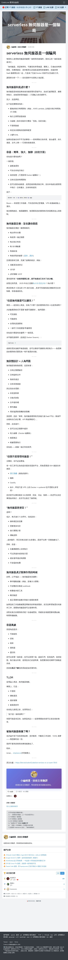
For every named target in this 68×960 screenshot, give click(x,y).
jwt (21, 935)
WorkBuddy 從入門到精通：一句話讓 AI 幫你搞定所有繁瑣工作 (25, 861)
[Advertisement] (34, 915)
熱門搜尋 (6, 935)
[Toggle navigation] (64, 2)
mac (51, 935)
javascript (12, 937)
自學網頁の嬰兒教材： (30, 935)
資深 (17, 935)
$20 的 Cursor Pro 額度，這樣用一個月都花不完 (21, 863)
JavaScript (23, 937)
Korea (16, 942)
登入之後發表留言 (12, 806)
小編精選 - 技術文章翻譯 (18, 47)
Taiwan (5, 942)
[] (31, 937)
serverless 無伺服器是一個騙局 (31, 53)
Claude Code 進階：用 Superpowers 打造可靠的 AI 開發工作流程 (26, 866)
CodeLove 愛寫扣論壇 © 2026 (11, 944)
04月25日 (31, 47)
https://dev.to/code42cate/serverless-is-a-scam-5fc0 (36, 762)
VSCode (46, 935)
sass (28, 937)
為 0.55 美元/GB (39, 283)
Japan (11, 942)
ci (42, 935)
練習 (51, 937)
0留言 (20, 792)
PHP (39, 935)
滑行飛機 (13, 473)
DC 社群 (60, 7)
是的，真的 (28, 256)
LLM (17, 937)
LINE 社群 (50, 7)
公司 (55, 935)
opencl (13, 935)
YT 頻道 (39, 7)
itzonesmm (13, 889)
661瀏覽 (25, 792)
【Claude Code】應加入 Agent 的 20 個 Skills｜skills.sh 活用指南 (26, 855)
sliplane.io (17, 753)
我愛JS (12, 883)
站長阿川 (13, 878)
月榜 (62, 873)
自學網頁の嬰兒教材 (39, 937)
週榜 (58, 873)
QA (47, 937)
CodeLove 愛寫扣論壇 (10, 2)
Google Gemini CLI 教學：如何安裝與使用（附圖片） (22, 858)
